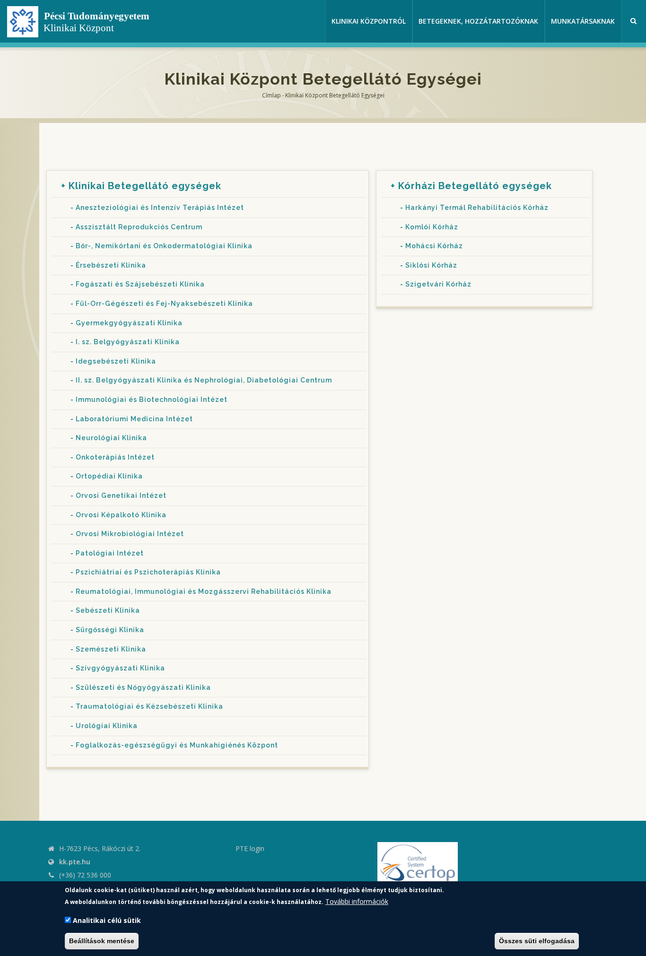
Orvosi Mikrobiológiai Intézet (130, 534)
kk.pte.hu (74, 861)
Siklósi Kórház (431, 265)
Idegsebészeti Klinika (116, 361)
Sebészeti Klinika (108, 610)
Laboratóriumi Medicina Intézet (134, 419)
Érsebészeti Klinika (111, 265)
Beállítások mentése (101, 941)
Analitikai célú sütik (107, 920)
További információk (356, 901)
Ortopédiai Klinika (109, 476)
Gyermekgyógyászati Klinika (129, 323)
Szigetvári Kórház (438, 284)
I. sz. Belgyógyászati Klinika (128, 342)
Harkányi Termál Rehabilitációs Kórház (477, 207)
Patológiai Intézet (110, 553)
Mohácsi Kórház (434, 246)
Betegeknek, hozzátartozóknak (478, 21)
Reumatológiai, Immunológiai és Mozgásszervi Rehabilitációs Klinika (204, 591)
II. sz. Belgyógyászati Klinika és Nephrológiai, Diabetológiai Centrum (204, 380)
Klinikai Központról (369, 21)
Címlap (271, 95)
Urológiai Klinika (107, 726)
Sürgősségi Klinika (110, 630)
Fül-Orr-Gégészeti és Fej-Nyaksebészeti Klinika (164, 303)
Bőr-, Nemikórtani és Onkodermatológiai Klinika (164, 246)
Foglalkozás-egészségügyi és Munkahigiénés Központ (177, 745)
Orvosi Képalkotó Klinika (121, 515)
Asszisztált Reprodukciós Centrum (139, 227)
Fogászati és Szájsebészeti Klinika (140, 284)
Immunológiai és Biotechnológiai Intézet (151, 399)
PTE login (250, 848)
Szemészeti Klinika (111, 649)
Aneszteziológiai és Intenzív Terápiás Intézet (160, 207)
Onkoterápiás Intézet (115, 457)
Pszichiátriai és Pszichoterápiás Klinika (148, 572)
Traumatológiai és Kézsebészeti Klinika (149, 706)
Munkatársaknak (583, 21)
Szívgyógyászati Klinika (120, 668)
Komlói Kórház (431, 227)
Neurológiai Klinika (111, 438)
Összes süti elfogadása (537, 941)
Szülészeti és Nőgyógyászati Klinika (143, 687)
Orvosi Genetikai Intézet (121, 495)
